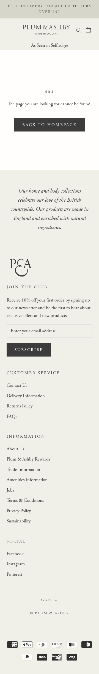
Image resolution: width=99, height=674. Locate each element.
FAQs (12, 416)
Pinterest (14, 574)
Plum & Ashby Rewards (28, 459)
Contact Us (17, 385)
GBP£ (47, 600)
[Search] (78, 29)
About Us (15, 449)
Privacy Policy (19, 511)
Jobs (10, 490)
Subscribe (29, 349)
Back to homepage (49, 124)
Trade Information (23, 470)
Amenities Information (27, 480)
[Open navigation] (11, 29)
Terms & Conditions (25, 500)
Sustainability (19, 521)
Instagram (16, 564)
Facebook (15, 554)
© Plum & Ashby (49, 613)
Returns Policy (19, 406)
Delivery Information (26, 396)
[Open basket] (88, 29)
